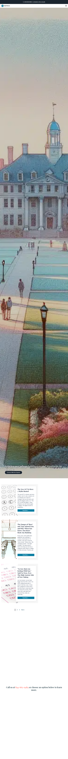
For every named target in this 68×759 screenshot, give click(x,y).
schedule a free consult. (39, 2)
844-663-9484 (28, 2)
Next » (23, 609)
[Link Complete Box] (19, 500)
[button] (39, 6)
